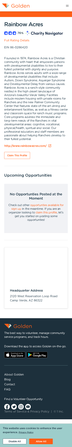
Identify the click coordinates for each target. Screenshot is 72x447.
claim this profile (46, 212)
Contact (9, 384)
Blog (7, 379)
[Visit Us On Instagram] (21, 406)
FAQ (7, 389)
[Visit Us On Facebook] (7, 406)
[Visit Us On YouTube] (28, 406)
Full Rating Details (16, 40)
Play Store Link (37, 354)
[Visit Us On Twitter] (14, 406)
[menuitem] (15, 6)
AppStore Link (14, 354)
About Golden (14, 374)
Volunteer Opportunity (27, 399)
